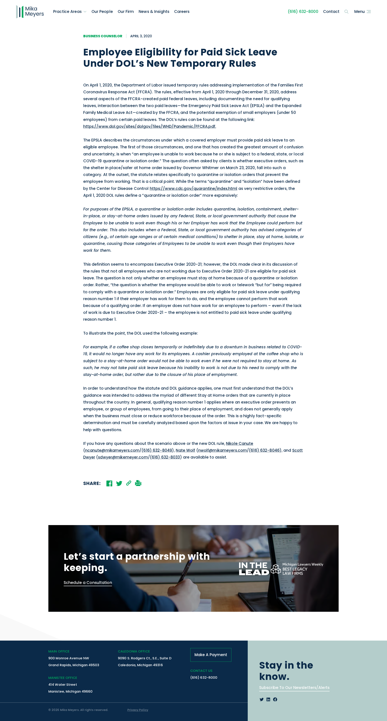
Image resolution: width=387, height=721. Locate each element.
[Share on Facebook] (109, 483)
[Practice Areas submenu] (85, 11)
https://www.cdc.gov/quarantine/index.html (193, 188)
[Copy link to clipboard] (128, 484)
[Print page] (138, 483)
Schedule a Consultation (88, 582)
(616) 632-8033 (165, 457)
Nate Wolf (185, 450)
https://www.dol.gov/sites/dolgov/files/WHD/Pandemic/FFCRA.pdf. (149, 126)
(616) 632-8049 (156, 450)
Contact (331, 11)
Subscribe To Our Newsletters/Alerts (294, 687)
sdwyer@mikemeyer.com (123, 457)
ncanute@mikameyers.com (112, 450)
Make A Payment (211, 655)
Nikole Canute (239, 443)
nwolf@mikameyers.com (222, 450)
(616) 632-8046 (264, 450)
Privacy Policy (137, 710)
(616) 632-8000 (303, 11)
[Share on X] (119, 483)
